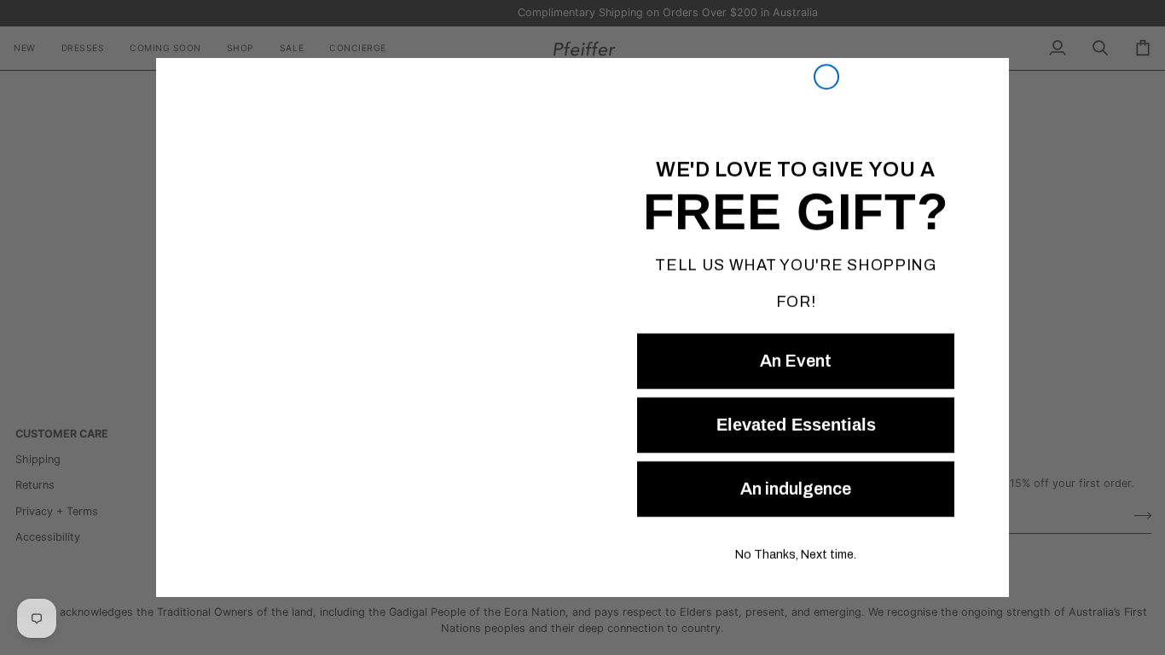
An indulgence (795, 488)
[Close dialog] (826, 27)
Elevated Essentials (795, 424)
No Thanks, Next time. (795, 554)
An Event (796, 360)
